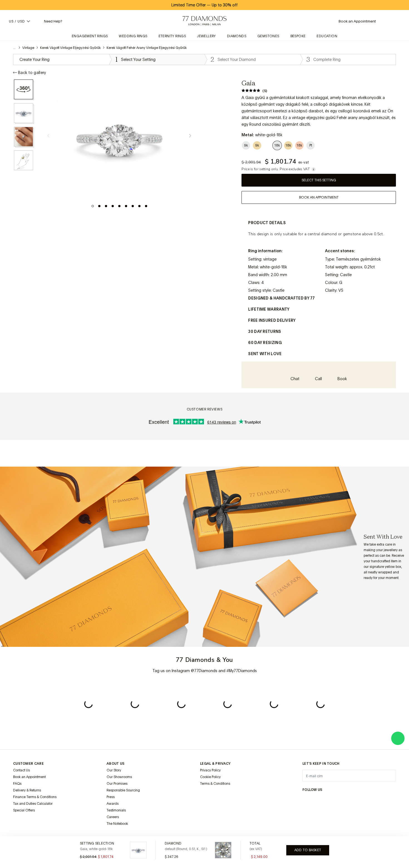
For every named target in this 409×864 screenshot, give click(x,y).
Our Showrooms (119, 777)
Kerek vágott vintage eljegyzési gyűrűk (70, 47)
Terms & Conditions (215, 783)
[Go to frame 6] (126, 206)
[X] (332, 800)
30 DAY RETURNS (264, 331)
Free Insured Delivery (271, 320)
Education (327, 36)
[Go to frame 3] (106, 206)
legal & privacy (215, 763)
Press (111, 797)
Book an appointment (319, 197)
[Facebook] (319, 800)
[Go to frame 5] (119, 206)
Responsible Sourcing (123, 790)
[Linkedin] (359, 800)
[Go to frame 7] (133, 206)
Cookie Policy (210, 777)
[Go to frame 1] (93, 206)
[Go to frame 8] (139, 206)
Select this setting (319, 180)
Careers (113, 817)
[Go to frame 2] (99, 206)
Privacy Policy (210, 770)
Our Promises (117, 783)
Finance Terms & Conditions (34, 797)
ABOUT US (115, 763)
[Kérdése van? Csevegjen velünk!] (398, 738)
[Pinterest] (346, 800)
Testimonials (116, 810)
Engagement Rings (90, 36)
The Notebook (117, 823)
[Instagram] (305, 800)
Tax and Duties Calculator (33, 803)
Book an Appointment (29, 777)
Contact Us (21, 770)
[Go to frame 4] (113, 206)
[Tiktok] (386, 800)
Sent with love (265, 354)
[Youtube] (372, 800)
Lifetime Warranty (268, 309)
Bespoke (298, 36)
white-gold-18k (273, 267)
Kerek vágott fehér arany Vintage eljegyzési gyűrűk (147, 47)
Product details (267, 223)
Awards (113, 803)
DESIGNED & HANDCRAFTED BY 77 (281, 298)
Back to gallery (32, 73)
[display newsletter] (389, 775)
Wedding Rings (133, 36)
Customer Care (28, 763)
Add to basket (307, 850)
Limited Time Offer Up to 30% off (204, 5)
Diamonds (236, 36)
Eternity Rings (172, 36)
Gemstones (268, 36)
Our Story (114, 770)
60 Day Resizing (265, 343)
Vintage (28, 47)
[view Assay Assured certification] (205, 797)
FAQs (17, 783)
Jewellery (206, 36)
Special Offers (24, 810)
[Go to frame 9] (146, 206)
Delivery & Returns (27, 790)
